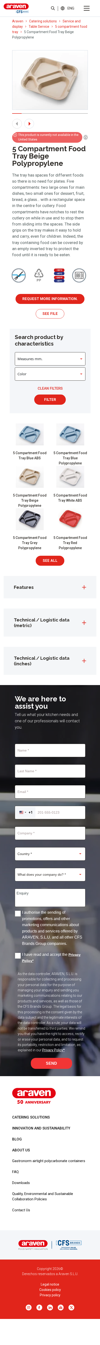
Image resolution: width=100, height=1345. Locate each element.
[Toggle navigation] (87, 8)
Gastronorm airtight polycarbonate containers (48, 1161)
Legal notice (50, 1284)
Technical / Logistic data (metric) (41, 622)
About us (21, 1150)
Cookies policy (50, 1290)
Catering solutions (43, 21)
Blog (17, 1139)
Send (51, 1063)
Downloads (21, 1183)
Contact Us (21, 1210)
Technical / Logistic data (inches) (41, 660)
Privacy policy (50, 1295)
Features (24, 587)
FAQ (15, 1172)
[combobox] (25, 812)
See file (50, 313)
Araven (17, 21)
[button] (71, 8)
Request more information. (50, 299)
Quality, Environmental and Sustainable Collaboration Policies (42, 1196)
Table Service (39, 26)
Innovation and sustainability (41, 1128)
